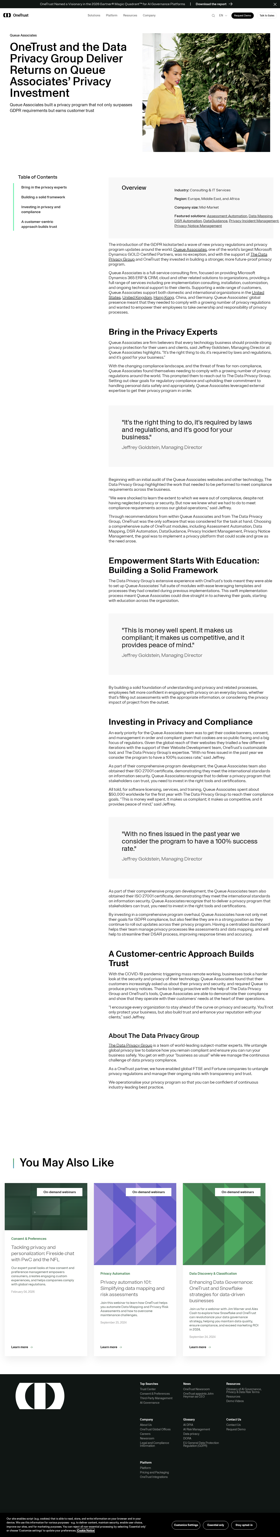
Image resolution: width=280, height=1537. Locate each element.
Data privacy (191, 1433)
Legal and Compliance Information (154, 1444)
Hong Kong (164, 297)
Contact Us (233, 1424)
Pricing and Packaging (154, 1472)
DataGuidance (215, 221)
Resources (233, 1396)
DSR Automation (188, 221)
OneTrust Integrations (154, 1476)
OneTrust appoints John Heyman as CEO (198, 1395)
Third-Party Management (156, 1398)
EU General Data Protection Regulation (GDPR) (201, 1444)
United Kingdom (137, 297)
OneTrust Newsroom (196, 1389)
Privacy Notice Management (198, 226)
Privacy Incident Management (254, 221)
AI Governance (149, 1402)
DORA (187, 1438)
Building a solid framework (43, 197)
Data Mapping (260, 216)
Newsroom (147, 1438)
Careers (145, 1433)
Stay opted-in (244, 1525)
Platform (145, 1467)
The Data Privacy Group (130, 1045)
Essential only (215, 1525)
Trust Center (148, 1389)
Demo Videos (235, 1401)
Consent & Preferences (155, 1393)
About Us (146, 1424)
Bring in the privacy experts (44, 187)
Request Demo (236, 1429)
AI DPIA (188, 1424)
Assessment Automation (227, 216)
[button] (276, 4)
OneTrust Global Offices (155, 1429)
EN (221, 15)
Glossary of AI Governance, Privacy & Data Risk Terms (244, 1390)
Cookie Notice (85, 1530)
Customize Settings (186, 1525)
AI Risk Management (196, 1429)
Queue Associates (190, 249)
